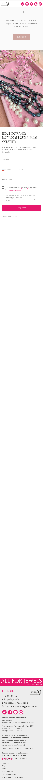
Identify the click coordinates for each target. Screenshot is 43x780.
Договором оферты (15, 190)
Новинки (5, 763)
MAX (17, 216)
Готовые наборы (9, 774)
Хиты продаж (7, 772)
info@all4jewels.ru (12, 699)
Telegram (6, 216)
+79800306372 (9, 695)
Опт (4, 766)
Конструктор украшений (12, 777)
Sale (4, 769)
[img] (35, 4)
